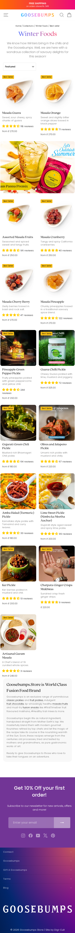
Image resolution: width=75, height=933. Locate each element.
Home (18, 26)
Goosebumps (11, 861)
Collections (28, 26)
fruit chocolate (15, 703)
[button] (11, 126)
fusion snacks (31, 707)
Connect (8, 852)
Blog (5, 887)
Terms (7, 879)
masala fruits (60, 703)
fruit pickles (36, 700)
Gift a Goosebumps (15, 870)
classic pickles (15, 700)
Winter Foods (42, 26)
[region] (37, 167)
